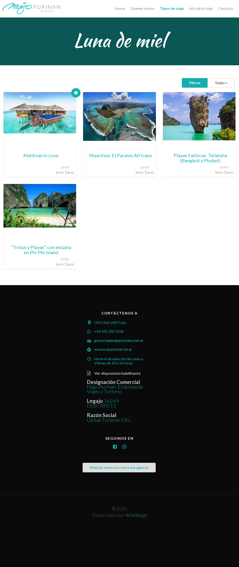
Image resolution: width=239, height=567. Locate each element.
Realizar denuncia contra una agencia (119, 467)
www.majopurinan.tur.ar (113, 349)
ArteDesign (136, 515)
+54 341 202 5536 (109, 331)
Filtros (194, 82)
